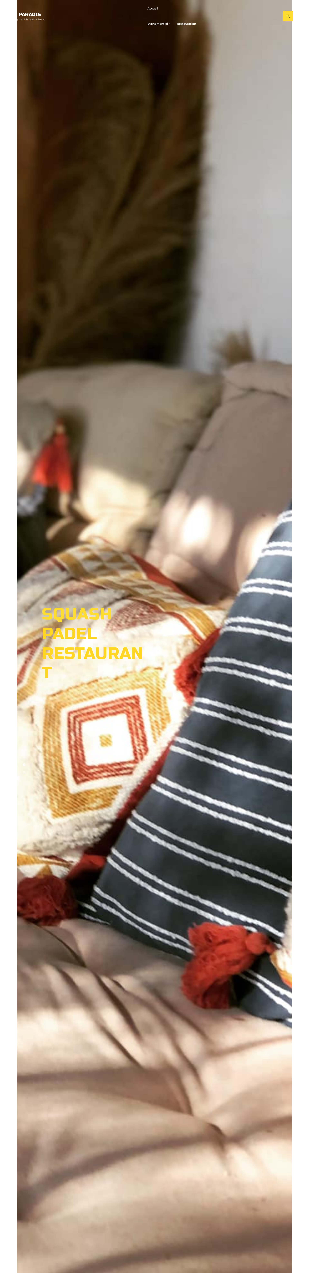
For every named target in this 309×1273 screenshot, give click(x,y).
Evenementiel (157, 24)
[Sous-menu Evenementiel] (170, 24)
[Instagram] (24, 772)
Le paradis (26, 14)
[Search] (288, 16)
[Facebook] (24, 764)
